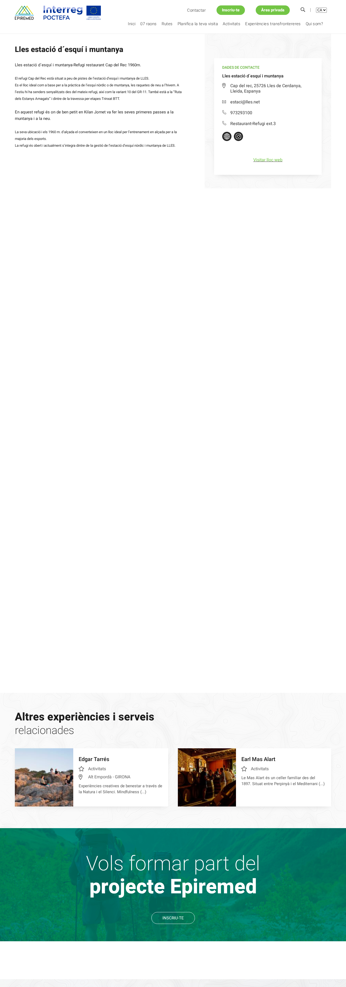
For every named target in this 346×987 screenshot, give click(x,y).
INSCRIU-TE (173, 918)
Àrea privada (272, 10)
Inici (131, 24)
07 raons (148, 24)
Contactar (196, 10)
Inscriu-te (230, 10)
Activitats (231, 24)
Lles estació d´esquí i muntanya (87, 43)
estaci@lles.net (245, 102)
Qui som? (314, 24)
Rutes (167, 24)
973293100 (241, 113)
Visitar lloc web (267, 160)
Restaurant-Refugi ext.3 (253, 123)
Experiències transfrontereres (273, 24)
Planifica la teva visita (198, 24)
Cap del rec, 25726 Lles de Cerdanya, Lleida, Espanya (265, 88)
